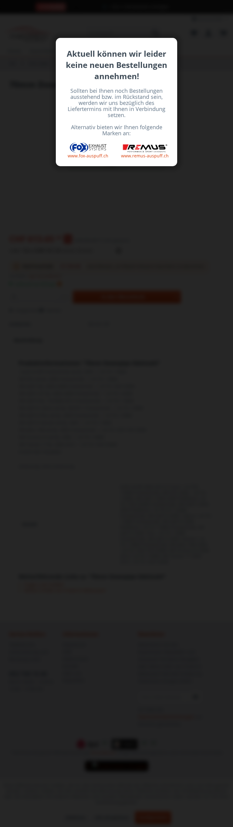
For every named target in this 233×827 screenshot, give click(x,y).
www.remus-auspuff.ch (145, 156)
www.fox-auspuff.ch (88, 156)
